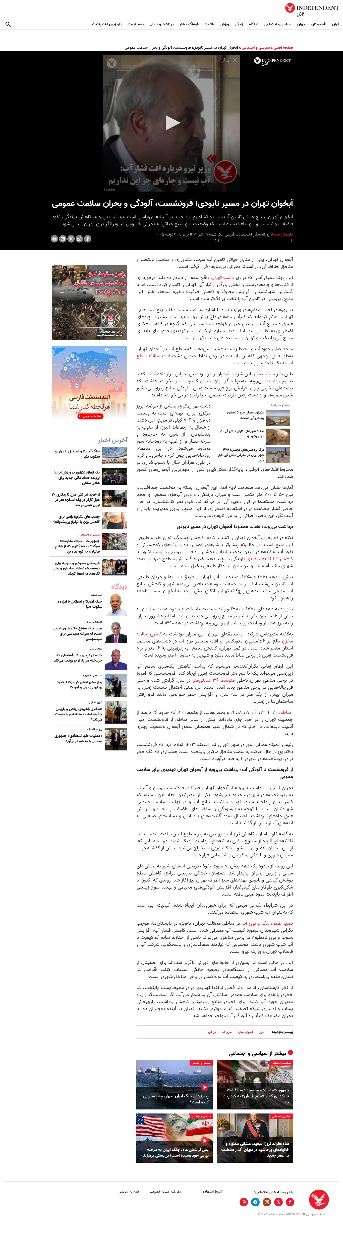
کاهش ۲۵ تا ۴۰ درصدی (269, 559)
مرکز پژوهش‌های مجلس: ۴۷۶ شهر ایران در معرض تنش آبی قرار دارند (241, 455)
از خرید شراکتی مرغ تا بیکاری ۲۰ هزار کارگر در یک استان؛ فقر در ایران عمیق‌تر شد (76, 500)
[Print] (54, 239)
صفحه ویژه (136, 24)
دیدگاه (253, 24)
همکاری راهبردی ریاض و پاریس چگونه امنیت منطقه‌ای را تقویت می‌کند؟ (78, 714)
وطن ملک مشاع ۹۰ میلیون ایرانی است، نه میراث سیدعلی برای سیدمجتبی (77, 633)
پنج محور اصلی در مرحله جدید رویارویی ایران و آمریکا (79, 684)
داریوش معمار (281, 234)
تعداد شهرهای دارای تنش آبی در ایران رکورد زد (241, 434)
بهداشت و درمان (162, 24)
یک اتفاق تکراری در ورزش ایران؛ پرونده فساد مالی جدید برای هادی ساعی (76, 477)
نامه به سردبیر (129, 1192)
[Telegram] (255, 1202)
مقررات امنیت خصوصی (165, 1192)
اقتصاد (209, 24)
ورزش (224, 24)
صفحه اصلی (283, 47)
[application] (171, 123)
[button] (171, 123)
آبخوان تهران (245, 1032)
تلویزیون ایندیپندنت (107, 24)
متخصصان (264, 374)
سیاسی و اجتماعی (277, 24)
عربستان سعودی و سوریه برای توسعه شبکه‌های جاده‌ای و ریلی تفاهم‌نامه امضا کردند (76, 568)
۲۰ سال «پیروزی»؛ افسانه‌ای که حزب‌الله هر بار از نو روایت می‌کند (78, 658)
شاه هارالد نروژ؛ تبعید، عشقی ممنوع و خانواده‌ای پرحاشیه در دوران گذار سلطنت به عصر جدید (255, 1150)
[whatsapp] (244, 1202)
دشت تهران (222, 278)
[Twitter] (71, 239)
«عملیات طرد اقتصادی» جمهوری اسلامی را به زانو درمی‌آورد (78, 738)
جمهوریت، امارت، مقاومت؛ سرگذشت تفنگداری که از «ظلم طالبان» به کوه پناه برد (256, 1096)
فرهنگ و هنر (189, 24)
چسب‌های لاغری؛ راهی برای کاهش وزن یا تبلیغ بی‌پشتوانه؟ (76, 519)
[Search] (8, 24)
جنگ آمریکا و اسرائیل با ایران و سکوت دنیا (77, 454)
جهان (301, 24)
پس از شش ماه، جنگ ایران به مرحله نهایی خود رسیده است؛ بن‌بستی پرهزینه (175, 1153)
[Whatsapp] (79, 239)
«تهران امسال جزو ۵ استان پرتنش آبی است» (245, 415)
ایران (335, 24)
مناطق (285, 713)
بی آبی (212, 1032)
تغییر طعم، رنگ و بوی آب (267, 923)
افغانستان (318, 24)
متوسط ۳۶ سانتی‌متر (214, 680)
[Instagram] (267, 1202)
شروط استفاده (213, 1192)
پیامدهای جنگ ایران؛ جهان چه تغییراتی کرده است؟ (176, 1099)
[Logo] (272, 61)
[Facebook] (87, 239)
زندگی (239, 24)
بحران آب (227, 1032)
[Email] (63, 239)
